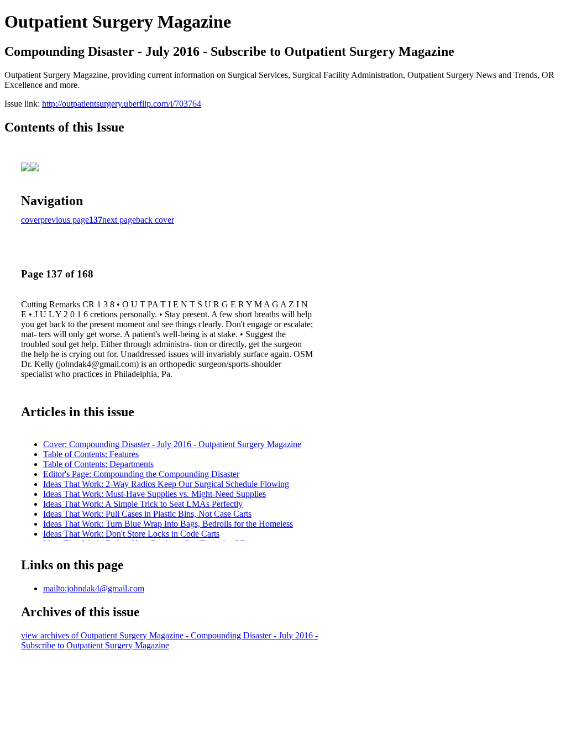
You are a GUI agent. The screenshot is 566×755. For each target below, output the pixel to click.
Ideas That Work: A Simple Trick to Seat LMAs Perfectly (143, 503)
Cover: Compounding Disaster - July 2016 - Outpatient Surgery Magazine (172, 444)
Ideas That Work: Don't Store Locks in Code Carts (131, 533)
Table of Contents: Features (91, 454)
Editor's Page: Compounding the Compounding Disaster (141, 474)
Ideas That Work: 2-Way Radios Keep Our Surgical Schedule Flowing (166, 484)
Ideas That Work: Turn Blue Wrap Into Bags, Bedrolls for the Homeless (168, 523)
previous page (64, 219)
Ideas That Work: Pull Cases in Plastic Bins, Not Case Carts (147, 513)
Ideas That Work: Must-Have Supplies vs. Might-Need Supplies (154, 494)
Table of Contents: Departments (98, 464)
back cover (155, 219)
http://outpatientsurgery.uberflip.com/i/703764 (121, 103)
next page (119, 219)
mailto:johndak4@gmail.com (93, 588)
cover (30, 219)
